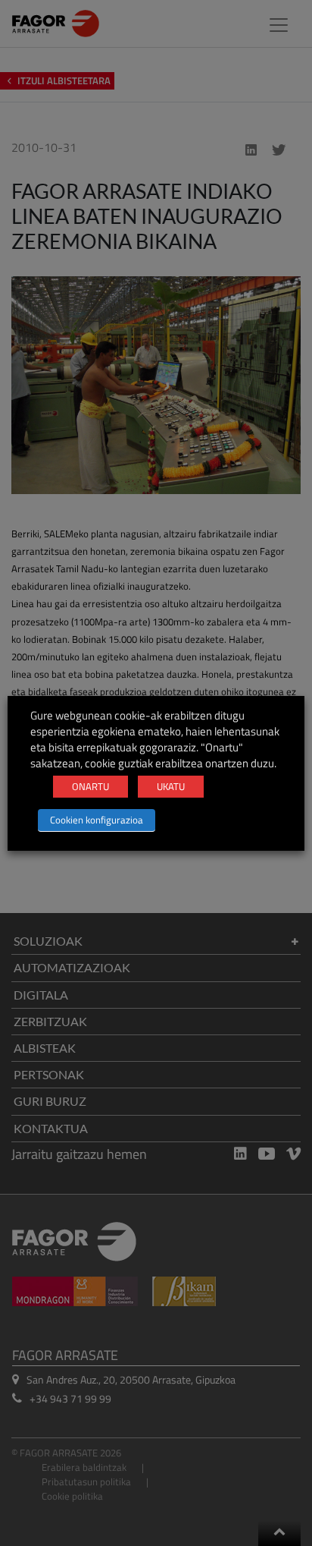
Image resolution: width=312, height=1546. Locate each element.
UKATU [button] (171, 786)
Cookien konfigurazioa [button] (96, 819)
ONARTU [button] (90, 786)
